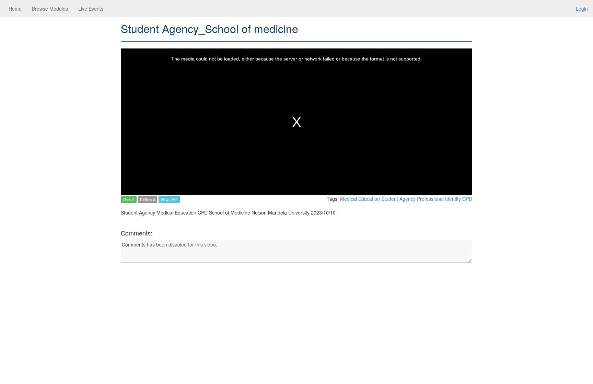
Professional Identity (439, 198)
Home (15, 8)
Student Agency (399, 198)
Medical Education (360, 198)
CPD (467, 198)
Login (582, 8)
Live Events (90, 8)
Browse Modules (50, 8)
